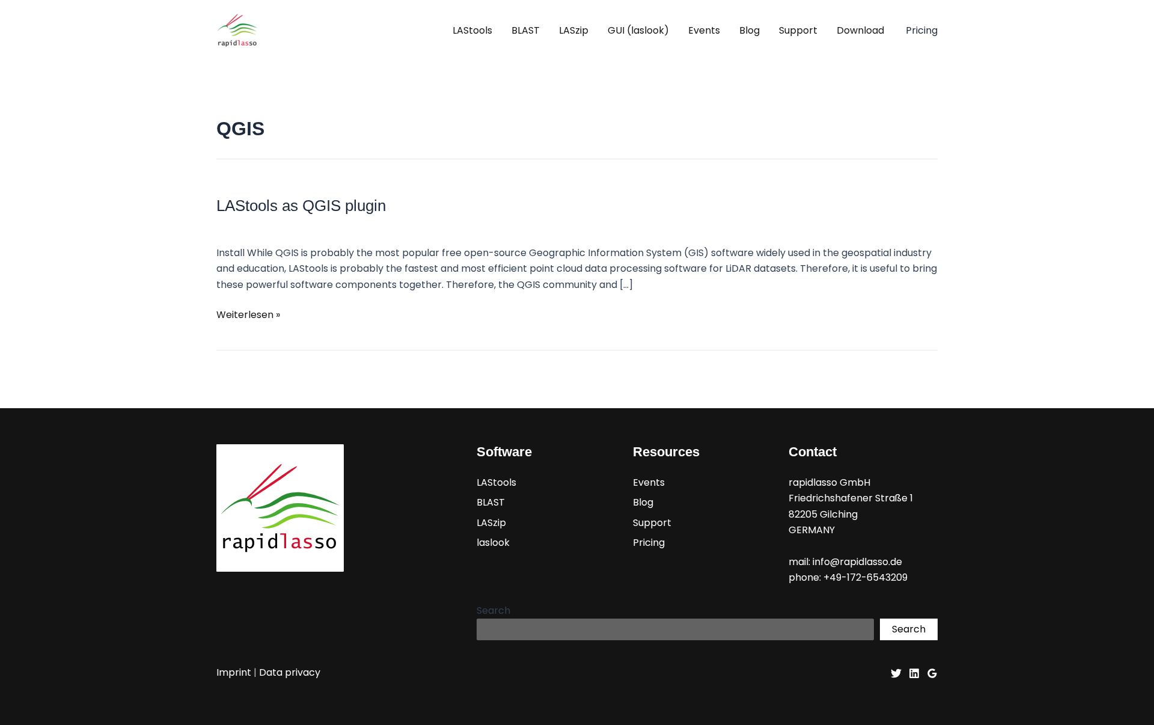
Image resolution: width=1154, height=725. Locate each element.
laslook (493, 543)
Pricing (649, 543)
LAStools (472, 30)
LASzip (573, 30)
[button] (922, 31)
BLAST (525, 30)
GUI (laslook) (638, 30)
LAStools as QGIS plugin (301, 206)
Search (493, 610)
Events (704, 30)
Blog (749, 30)
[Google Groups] (932, 673)
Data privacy (289, 672)
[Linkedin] (914, 673)
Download (860, 30)
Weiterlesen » (248, 315)
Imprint (233, 672)
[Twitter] (896, 673)
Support (798, 30)
